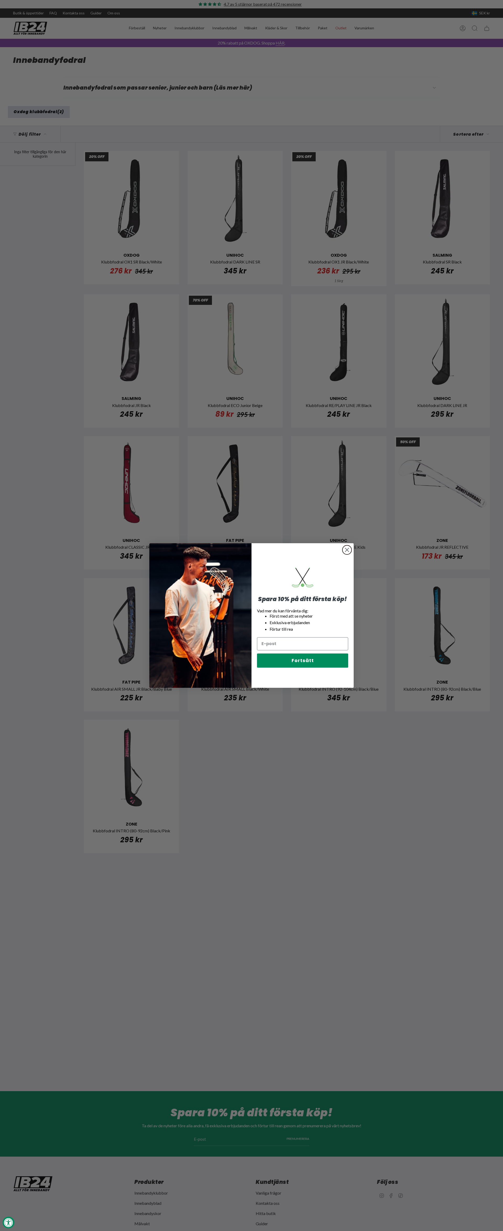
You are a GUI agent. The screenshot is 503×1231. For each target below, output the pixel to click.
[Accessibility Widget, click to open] (8, 1222)
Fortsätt (303, 660)
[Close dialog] (347, 549)
